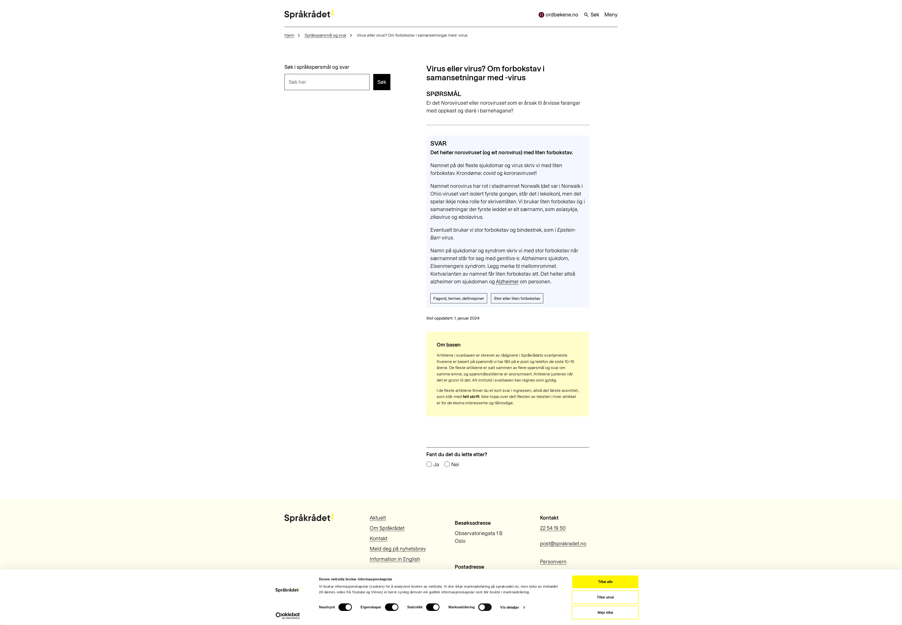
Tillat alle (605, 582)
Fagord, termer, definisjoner (458, 298)
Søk (595, 15)
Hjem (289, 35)
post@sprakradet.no (563, 543)
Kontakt (378, 538)
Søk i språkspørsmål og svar (316, 67)
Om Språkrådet (387, 528)
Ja (436, 464)
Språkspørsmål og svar (325, 35)
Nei (455, 464)
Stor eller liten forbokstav (517, 298)
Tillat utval (605, 597)
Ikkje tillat (605, 612)
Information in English (395, 559)
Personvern (553, 562)
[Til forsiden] (309, 14)
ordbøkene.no (562, 15)
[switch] (391, 607)
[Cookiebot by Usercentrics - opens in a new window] (287, 615)
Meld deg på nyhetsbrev (398, 549)
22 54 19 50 (553, 528)
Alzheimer (507, 281)
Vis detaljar (509, 607)
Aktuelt (378, 518)
